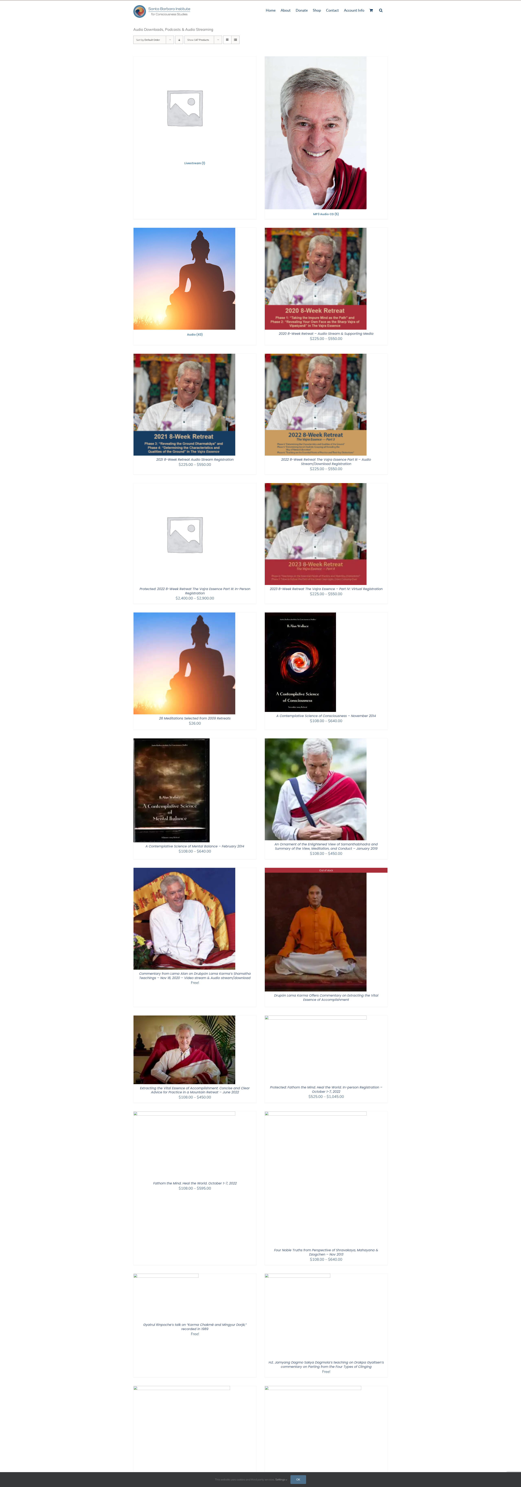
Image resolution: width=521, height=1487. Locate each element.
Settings (280, 1479)
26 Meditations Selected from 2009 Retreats (195, 718)
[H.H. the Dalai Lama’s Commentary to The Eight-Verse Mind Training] (313, 1388)
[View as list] (235, 40)
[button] (381, 9)
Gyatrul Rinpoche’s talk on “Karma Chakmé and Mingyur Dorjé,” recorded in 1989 (194, 1326)
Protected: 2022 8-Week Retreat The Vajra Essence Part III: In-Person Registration (195, 591)
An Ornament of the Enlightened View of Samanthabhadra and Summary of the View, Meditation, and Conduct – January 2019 (326, 846)
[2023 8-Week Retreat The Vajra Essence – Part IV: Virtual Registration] (316, 485)
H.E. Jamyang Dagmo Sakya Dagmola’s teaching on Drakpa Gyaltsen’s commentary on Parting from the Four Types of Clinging (326, 1364)
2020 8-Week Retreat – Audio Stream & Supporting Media (326, 333)
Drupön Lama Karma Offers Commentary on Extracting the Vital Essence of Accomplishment (326, 997)
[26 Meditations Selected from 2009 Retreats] (184, 615)
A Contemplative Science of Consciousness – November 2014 (326, 716)
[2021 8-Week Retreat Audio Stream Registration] (184, 356)
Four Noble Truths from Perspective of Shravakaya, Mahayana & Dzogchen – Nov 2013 (326, 1252)
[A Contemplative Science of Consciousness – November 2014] (300, 615)
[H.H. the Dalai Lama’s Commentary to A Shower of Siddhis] (182, 1388)
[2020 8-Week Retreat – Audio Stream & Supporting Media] (316, 230)
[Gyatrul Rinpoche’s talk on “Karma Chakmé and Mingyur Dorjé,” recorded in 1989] (166, 1276)
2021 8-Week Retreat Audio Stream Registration (195, 459)
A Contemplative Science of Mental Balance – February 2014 (195, 846)
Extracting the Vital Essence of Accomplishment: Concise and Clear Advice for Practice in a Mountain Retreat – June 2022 (195, 1090)
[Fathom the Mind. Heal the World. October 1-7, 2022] (184, 1114)
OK (298, 1479)
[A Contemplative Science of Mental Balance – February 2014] (172, 741)
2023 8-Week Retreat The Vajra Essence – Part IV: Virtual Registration (326, 589)
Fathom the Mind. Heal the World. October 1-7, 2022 (195, 1183)
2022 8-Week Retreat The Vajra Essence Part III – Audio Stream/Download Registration (326, 461)
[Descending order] (179, 40)
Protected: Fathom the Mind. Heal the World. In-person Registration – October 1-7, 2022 (326, 1089)
